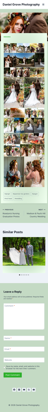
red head (8, 198)
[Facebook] (14, 390)
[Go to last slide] (7, 255)
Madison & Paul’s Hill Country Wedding (36, 213)
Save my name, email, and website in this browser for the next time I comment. (23, 367)
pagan (35, 194)
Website (8, 360)
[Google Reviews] (29, 390)
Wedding (7, 37)
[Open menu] (43, 4)
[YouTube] (24, 390)
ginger (7, 194)
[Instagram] (19, 390)
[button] (7, 48)
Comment (10, 306)
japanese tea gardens (21, 194)
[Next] (41, 255)
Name (8, 338)
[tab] (19, 274)
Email (8, 349)
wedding (18, 198)
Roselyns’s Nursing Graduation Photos (11, 213)
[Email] (34, 390)
